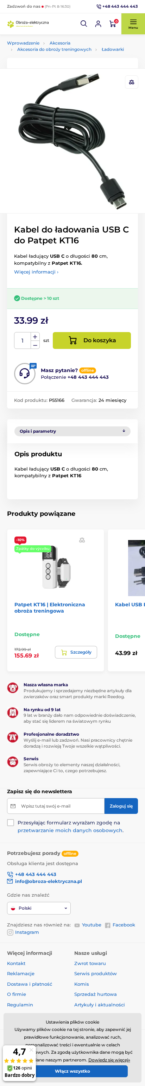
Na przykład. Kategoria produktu (61, 52)
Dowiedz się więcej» (109, 1060)
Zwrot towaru (90, 963)
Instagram (27, 932)
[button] (84, 23)
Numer (22, 340)
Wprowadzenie (23, 43)
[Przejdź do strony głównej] (28, 24)
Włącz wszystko (72, 1071)
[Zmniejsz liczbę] (35, 344)
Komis (81, 984)
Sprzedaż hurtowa (95, 994)
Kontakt (16, 963)
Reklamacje (20, 973)
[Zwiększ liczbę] (35, 336)
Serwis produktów (95, 973)
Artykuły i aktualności (99, 1004)
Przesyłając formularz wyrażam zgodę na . (71, 826)
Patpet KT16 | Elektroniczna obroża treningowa (49, 607)
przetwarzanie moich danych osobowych (70, 830)
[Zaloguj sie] (98, 23)
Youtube (91, 925)
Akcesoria (60, 43)
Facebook (124, 925)
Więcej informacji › (36, 272)
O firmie (16, 994)
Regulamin (20, 1004)
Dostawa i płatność (29, 984)
